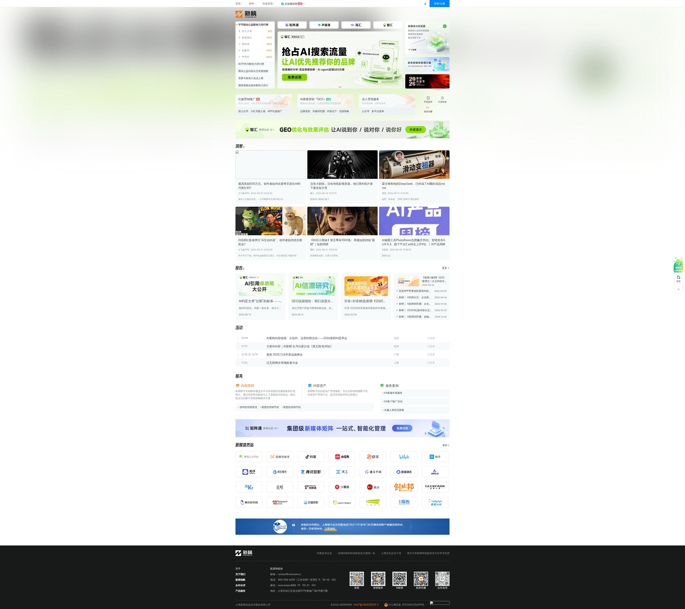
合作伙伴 (240, 585)
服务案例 (392, 385)
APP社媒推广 (275, 111)
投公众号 (243, 111)
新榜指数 (240, 579)
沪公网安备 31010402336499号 (406, 604)
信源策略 (344, 111)
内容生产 (332, 111)
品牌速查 (305, 111)
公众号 (365, 111)
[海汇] (340, 60)
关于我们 (240, 574)
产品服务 (240, 590)
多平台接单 (378, 111)
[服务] (239, 376)
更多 (444, 268)
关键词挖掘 (318, 111)
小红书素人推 (257, 111)
